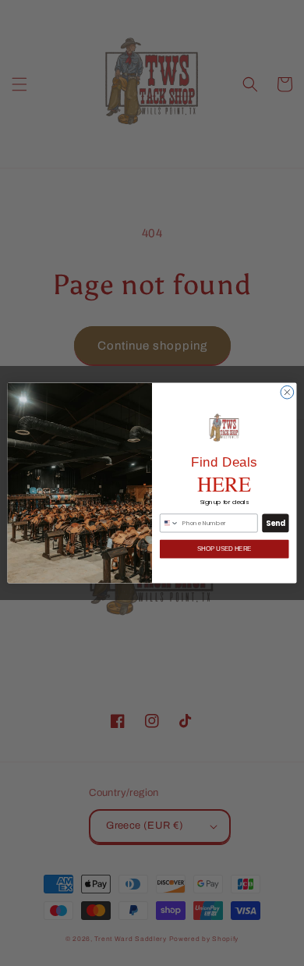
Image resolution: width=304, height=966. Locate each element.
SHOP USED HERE (224, 548)
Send (275, 523)
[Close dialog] (287, 392)
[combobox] (169, 523)
